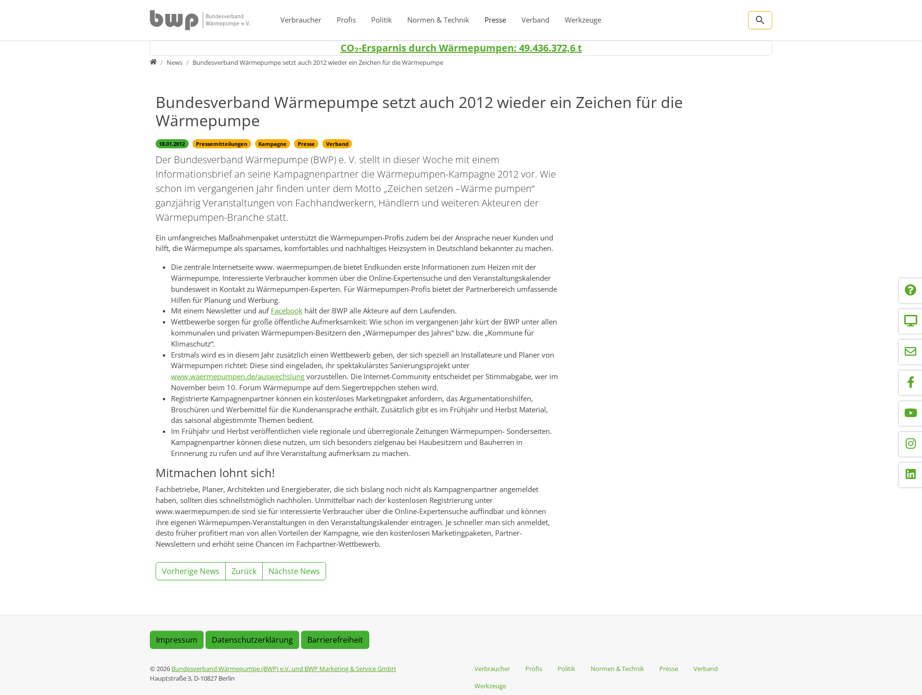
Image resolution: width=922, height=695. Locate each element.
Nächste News (294, 571)
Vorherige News (190, 571)
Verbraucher (300, 19)
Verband (535, 19)
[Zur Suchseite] (760, 20)
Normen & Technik (438, 19)
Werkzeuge (583, 19)
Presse (495, 19)
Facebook (287, 310)
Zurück (243, 571)
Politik (381, 19)
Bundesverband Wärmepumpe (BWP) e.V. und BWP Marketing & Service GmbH (283, 668)
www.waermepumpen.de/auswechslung (237, 376)
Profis (346, 19)
